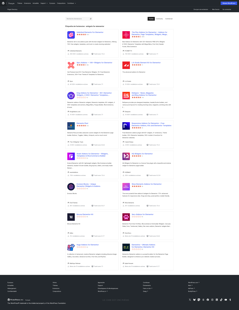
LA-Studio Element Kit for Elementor (146, 63)
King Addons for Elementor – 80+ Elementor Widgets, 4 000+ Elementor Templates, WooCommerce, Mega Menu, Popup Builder (94, 94)
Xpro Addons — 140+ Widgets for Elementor (94, 63)
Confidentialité (12, 291)
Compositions (57, 291)
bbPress (191, 288)
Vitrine (55, 282)
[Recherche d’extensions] (91, 19)
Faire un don (147, 288)
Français (27, 300)
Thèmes (55, 285)
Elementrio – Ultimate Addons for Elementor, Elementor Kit (143, 246)
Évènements (147, 285)
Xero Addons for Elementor (142, 214)
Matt (190, 285)
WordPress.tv (103, 291)
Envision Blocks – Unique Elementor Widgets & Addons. (89, 185)
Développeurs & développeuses (108, 288)
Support (100, 285)
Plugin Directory (12, 9)
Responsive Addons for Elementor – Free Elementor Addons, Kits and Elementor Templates (151, 124)
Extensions (56, 288)
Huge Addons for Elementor (88, 245)
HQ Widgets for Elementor (142, 154)
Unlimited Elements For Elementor (90, 32)
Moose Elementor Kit (85, 214)
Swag (145, 291)
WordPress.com (194, 282)
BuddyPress (192, 291)
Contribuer (146, 282)
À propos (10, 282)
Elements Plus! (82, 123)
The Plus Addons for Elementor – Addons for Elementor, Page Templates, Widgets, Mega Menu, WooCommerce (149, 33)
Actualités (10, 285)
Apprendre (101, 282)
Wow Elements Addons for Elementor (147, 184)
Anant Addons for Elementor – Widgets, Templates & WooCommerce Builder (92, 155)
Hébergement (11, 288)
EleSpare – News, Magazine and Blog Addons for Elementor (144, 94)
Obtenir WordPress (228, 3)
